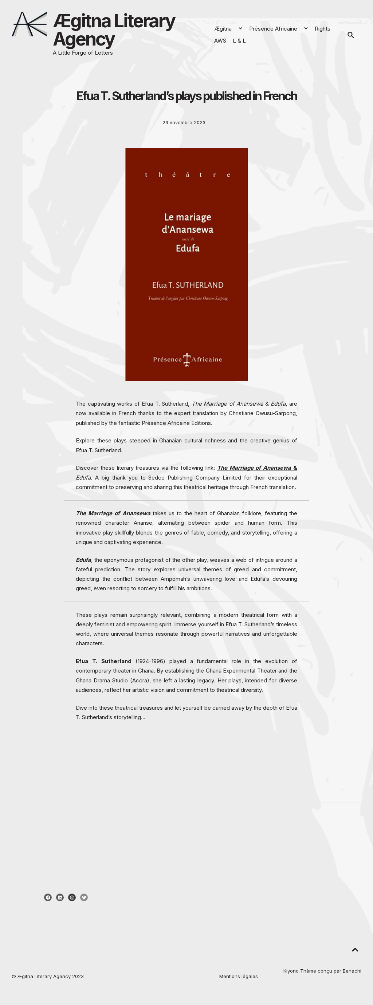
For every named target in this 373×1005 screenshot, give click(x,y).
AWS (220, 40)
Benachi (352, 971)
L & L (239, 40)
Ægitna (223, 28)
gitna (25, 976)
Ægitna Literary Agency (114, 30)
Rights (322, 28)
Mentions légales (238, 976)
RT (120, 749)
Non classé (99, 763)
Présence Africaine (273, 28)
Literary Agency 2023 (58, 976)
